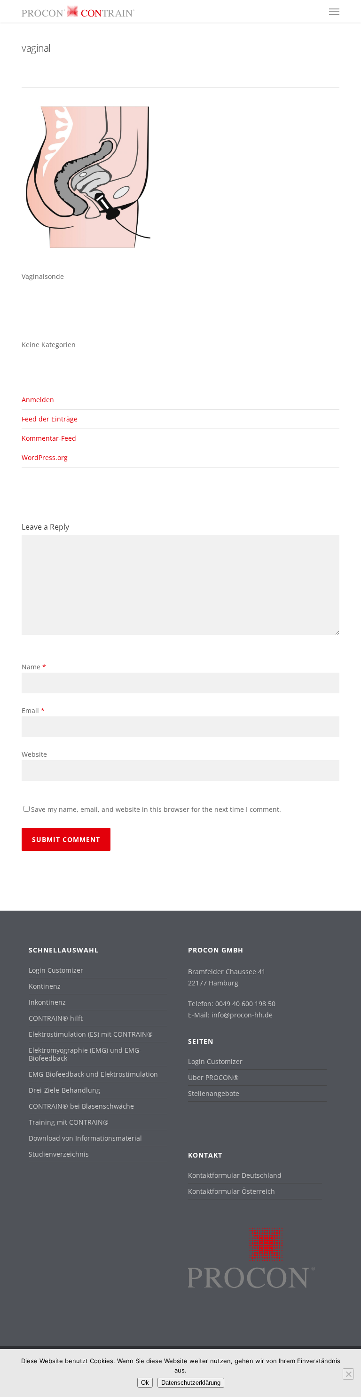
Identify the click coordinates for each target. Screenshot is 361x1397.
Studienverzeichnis (59, 1154)
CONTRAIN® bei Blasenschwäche (81, 1106)
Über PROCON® (213, 1077)
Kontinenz (45, 986)
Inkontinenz (47, 1002)
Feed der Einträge (50, 418)
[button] (334, 11)
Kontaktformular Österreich (231, 1191)
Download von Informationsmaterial (85, 1138)
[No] (348, 1374)
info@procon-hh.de (242, 1014)
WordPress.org (45, 457)
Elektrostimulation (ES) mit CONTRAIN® (91, 1034)
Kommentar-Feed (49, 438)
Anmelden (38, 399)
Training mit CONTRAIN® (69, 1122)
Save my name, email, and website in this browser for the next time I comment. (156, 809)
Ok (145, 1382)
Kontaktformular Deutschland (235, 1175)
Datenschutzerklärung (190, 1382)
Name (34, 666)
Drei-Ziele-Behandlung (64, 1090)
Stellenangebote (213, 1093)
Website (34, 754)
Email (33, 710)
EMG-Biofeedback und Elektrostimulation (93, 1074)
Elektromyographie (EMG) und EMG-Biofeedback (85, 1054)
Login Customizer (56, 970)
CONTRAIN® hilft (56, 1018)
